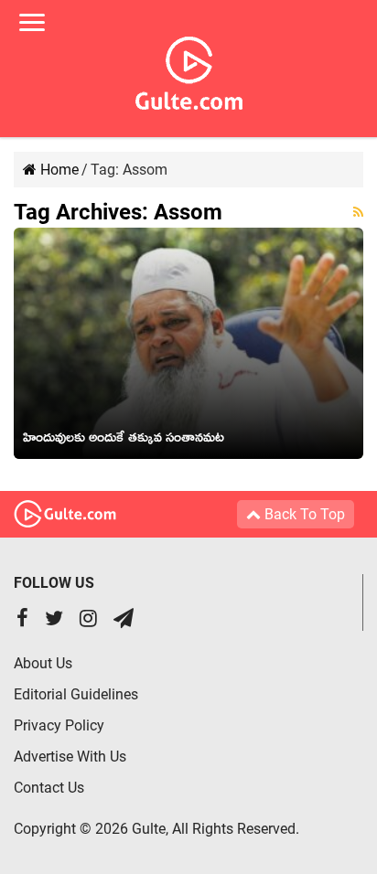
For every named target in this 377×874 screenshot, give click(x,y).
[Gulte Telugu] (188, 69)
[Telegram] (123, 620)
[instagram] (88, 620)
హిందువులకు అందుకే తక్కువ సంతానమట (123, 441)
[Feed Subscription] (358, 212)
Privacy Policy (59, 725)
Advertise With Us (70, 756)
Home (58, 169)
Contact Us (49, 787)
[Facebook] (22, 620)
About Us (43, 663)
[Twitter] (54, 620)
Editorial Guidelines (76, 694)
